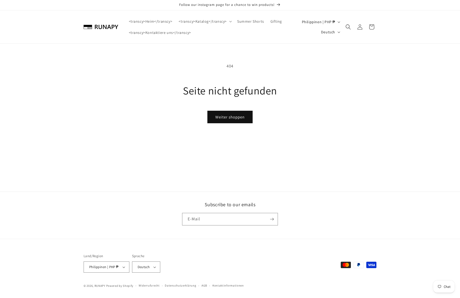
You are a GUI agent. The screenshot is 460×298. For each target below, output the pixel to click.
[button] (204, 21)
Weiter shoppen (230, 117)
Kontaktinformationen (228, 285)
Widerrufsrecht (149, 285)
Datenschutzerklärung (180, 285)
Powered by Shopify (120, 286)
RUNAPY (100, 286)
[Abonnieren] (272, 219)
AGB (204, 285)
